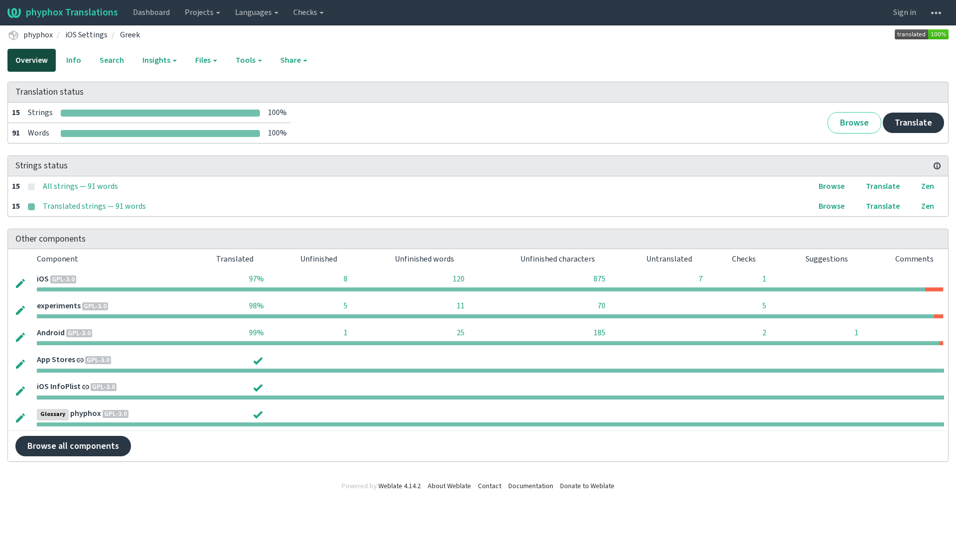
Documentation (530, 486)
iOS (43, 278)
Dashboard (151, 12)
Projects (200, 12)
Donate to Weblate (587, 486)
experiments (59, 305)
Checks (306, 12)
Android (51, 332)
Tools (246, 60)
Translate (913, 123)
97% (256, 278)
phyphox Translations (72, 12)
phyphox (38, 34)
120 (459, 278)
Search (112, 60)
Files (203, 60)
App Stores (56, 359)
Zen (927, 186)
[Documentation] (937, 166)
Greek (130, 34)
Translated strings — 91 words (94, 206)
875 (599, 278)
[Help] (936, 12)
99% (256, 332)
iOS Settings (86, 34)
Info (73, 60)
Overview (31, 60)
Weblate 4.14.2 (399, 486)
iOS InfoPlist (59, 386)
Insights (157, 60)
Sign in (904, 12)
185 (599, 332)
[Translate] (20, 282)
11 (461, 305)
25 (461, 332)
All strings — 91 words (80, 186)
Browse (854, 123)
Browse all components (73, 446)
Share (291, 60)
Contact (489, 486)
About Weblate (449, 486)
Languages (254, 12)
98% (256, 305)
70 (601, 305)
